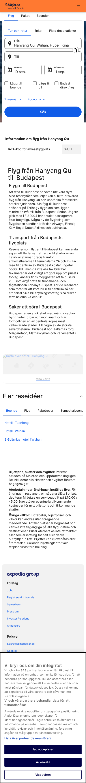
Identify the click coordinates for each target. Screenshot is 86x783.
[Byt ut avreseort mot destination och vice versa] (76, 50)
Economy (34, 99)
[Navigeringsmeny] (78, 6)
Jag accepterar (43, 749)
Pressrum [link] (13, 611)
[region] (43, 717)
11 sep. (59, 71)
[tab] (11, 16)
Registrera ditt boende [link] (20, 597)
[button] (43, 396)
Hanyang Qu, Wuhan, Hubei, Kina (41, 45)
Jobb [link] (10, 590)
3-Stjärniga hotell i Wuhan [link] (22, 439)
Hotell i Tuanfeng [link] (16, 422)
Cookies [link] (12, 650)
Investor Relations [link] (18, 618)
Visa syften (43, 774)
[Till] (43, 56)
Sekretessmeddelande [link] (21, 643)
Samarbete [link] (14, 604)
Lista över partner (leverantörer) (27, 738)
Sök (43, 112)
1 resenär (11, 99)
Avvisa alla (43, 762)
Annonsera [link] (13, 625)
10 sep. (20, 71)
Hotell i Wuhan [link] (14, 431)
